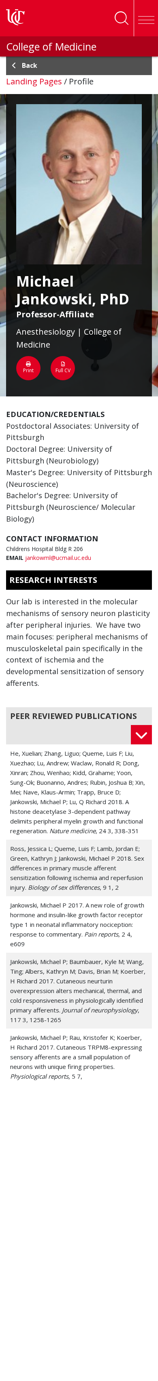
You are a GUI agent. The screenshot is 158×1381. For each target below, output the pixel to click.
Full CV (63, 370)
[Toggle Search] (121, 18)
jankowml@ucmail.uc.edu (58, 558)
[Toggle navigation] (146, 18)
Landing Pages (34, 81)
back (29, 65)
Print (28, 370)
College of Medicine (51, 46)
